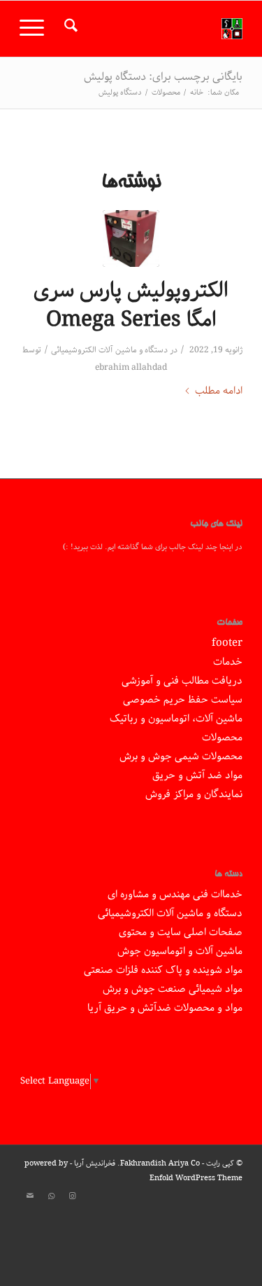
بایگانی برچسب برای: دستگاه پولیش (163, 76)
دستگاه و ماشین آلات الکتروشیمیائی (109, 350)
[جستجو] (69, 29)
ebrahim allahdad (131, 367)
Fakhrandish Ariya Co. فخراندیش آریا (137, 1163)
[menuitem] (69, 29)
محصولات (222, 737)
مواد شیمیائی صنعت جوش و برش (172, 989)
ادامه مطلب (218, 391)
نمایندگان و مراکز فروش (193, 794)
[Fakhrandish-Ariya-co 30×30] (153, 29)
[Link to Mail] (30, 1196)
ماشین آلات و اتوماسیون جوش (179, 951)
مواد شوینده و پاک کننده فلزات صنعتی (163, 970)
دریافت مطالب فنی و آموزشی (182, 681)
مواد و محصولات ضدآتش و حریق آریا (164, 1008)
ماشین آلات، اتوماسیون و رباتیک (176, 719)
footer (227, 643)
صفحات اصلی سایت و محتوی (180, 932)
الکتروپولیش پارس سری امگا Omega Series (131, 305)
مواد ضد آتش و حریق (197, 775)
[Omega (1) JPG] (131, 238)
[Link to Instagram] (71, 1196)
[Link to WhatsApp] (51, 1196)
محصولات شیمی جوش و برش (180, 756)
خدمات (227, 662)
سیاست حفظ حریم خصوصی (182, 700)
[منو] (36, 29)
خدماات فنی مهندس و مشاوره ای (175, 894)
